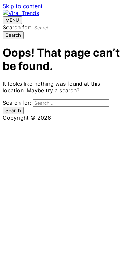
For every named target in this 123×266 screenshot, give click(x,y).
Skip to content (23, 6)
